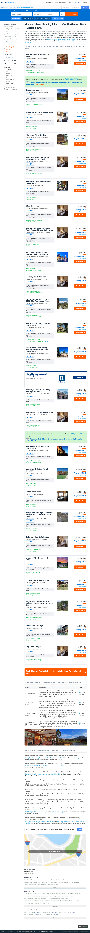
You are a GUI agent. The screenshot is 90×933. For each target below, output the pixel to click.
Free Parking (9, 75)
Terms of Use (17, 931)
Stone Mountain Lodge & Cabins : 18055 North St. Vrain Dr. (39, 603)
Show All (55, 887)
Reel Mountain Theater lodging (32, 896)
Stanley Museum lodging (73, 893)
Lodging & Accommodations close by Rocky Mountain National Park (11, 30)
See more (46, 341)
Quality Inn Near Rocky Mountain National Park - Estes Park (37, 349)
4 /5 (80, 692)
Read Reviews (82, 258)
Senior (28, 18)
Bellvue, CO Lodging (64, 882)
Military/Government (43, 18)
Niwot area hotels (42, 884)
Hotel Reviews (82, 234)
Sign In (85, 2)
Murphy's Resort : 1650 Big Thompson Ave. (38, 390)
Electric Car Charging (11, 89)
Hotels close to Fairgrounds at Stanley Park (56, 900)
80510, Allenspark (28, 914)
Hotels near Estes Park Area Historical (34, 900)
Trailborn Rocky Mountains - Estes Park (39, 182)
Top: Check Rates (8, 26)
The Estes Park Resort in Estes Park (37, 447)
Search (85, 7)
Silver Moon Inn (55, 774)
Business (58, 18)
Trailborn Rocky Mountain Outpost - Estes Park (38, 158)
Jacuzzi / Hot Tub (10, 87)
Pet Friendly (9, 69)
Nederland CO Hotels (53, 884)
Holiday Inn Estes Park (36, 277)
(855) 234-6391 (49, 931)
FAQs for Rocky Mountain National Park (10, 40)
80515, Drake (47, 914)
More (69, 2)
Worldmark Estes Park (61, 766)
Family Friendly (10, 83)
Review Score (82, 163)
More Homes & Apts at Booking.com (36, 375)
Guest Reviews (82, 187)
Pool (7, 71)
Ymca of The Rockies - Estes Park (39, 559)
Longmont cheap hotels (30, 884)
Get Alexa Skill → (41, 84)
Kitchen (8, 81)
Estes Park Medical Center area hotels (58, 898)
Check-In (35, 11)
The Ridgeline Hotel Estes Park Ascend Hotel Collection (39, 229)
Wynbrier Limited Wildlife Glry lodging (63, 896)
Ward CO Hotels (28, 882)
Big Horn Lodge (33, 647)
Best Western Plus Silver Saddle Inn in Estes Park (37, 253)
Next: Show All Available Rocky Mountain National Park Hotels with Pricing (54, 672)
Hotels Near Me (30, 931)
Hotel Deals (49, 2)
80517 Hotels (46, 912)
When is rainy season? (9, 38)
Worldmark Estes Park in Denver (37, 470)
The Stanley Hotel (60, 758)
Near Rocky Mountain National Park (20, 11)
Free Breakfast (9, 73)
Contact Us (4, 931)
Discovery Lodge (34, 90)
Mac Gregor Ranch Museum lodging (56, 893)
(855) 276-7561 (71, 79)
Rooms (61, 11)
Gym (7, 77)
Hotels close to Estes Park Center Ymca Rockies (36, 903)
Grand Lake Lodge (34, 626)
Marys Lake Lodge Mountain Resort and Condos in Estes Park (39, 514)
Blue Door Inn (32, 206)
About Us (10, 931)
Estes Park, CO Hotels (30, 880)
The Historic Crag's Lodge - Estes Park (38, 324)
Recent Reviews (82, 418)
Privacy (24, 931)
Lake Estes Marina (74, 900)
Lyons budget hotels (56, 880)
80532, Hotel (62, 912)
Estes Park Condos (35, 492)
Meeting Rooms (10, 79)
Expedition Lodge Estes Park (39, 412)
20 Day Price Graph (9, 33)
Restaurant (8, 85)
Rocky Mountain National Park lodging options (61, 39)
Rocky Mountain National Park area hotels (35, 893)
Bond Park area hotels (47, 896)
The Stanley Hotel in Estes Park (38, 55)
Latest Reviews (82, 60)
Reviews (84, 96)
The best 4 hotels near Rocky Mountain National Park (11, 35)
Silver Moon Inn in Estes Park (39, 112)
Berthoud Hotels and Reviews (49, 882)
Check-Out (49, 11)
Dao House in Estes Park (37, 580)
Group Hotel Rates (60, 2)
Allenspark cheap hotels (43, 880)
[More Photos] (62, 64)
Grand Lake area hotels (69, 880)
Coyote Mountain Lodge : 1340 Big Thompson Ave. (38, 300)
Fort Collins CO (75, 882)
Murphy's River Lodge (36, 135)
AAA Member (16, 18)
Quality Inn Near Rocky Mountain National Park (39, 758)
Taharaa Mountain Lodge (37, 537)
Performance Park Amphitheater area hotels (35, 898)
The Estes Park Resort (43, 766)
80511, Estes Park (29, 912)
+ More (6, 91)
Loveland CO (37, 882)
